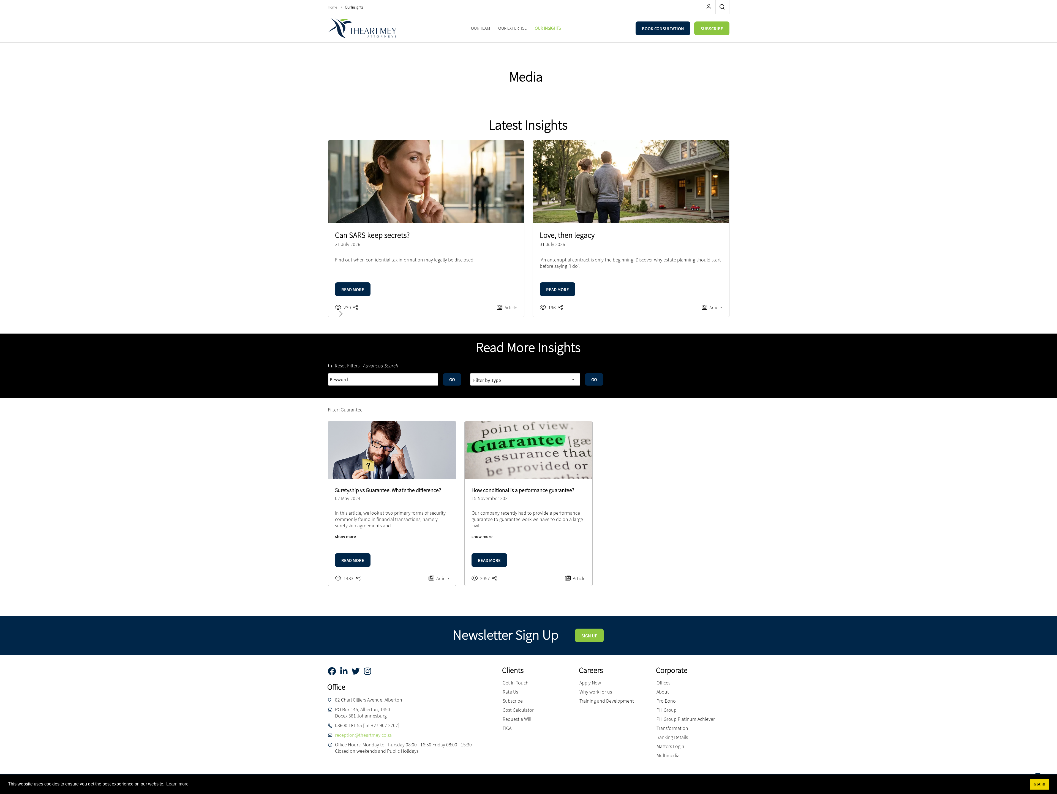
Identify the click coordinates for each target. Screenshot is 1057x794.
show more (345, 536)
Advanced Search (380, 365)
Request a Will (517, 719)
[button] (340, 313)
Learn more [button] (177, 784)
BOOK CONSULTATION (663, 28)
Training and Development (606, 701)
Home (333, 7)
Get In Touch (515, 683)
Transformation (672, 728)
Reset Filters (347, 365)
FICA (507, 728)
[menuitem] (480, 28)
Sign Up (589, 636)
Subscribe (513, 701)
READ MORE (352, 289)
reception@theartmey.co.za (363, 735)
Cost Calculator (518, 710)
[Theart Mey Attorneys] (362, 27)
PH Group (666, 710)
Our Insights (354, 7)
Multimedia (668, 755)
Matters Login (670, 746)
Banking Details (672, 737)
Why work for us (595, 692)
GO (452, 379)
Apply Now (590, 683)
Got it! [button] (1039, 784)
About (662, 692)
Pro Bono (666, 701)
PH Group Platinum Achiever (685, 719)
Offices (663, 683)
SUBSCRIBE (712, 28)
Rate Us (510, 692)
